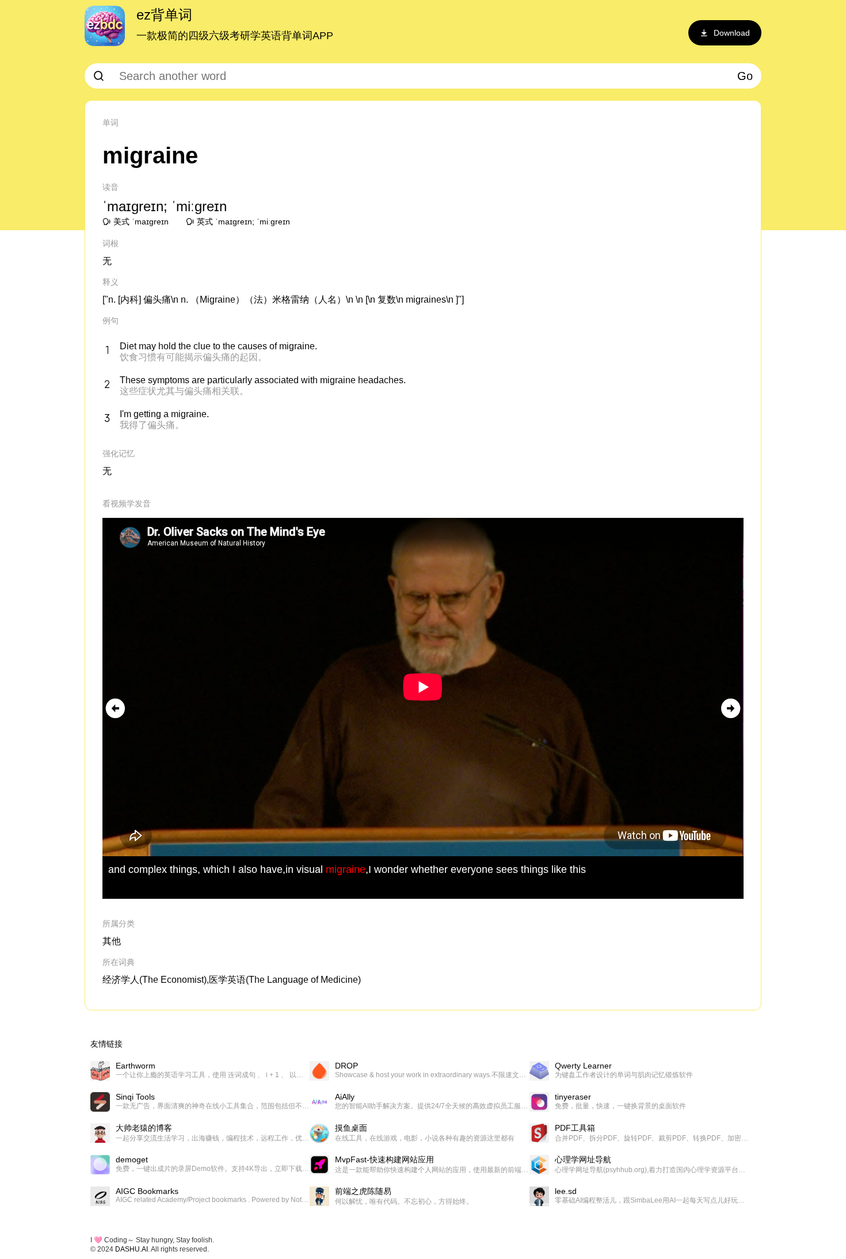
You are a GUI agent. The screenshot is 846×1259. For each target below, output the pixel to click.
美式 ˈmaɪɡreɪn (141, 221)
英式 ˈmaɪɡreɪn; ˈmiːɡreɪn (243, 221)
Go (745, 76)
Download (732, 32)
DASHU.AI (131, 1249)
